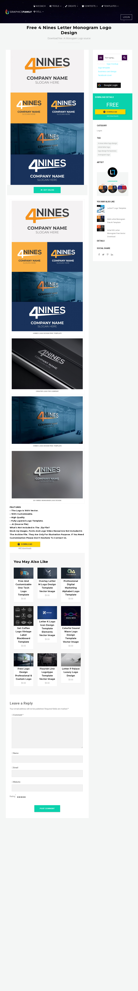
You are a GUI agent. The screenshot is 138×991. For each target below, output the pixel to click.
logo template (104, 68)
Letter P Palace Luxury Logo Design (71, 672)
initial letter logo (104, 147)
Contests (90, 6)
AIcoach (41, 6)
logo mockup (112, 64)
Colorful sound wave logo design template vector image (71, 635)
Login (126, 17)
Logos (99, 131)
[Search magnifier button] (124, 57)
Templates (110, 6)
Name (15, 753)
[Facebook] (99, 255)
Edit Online (49, 190)
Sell (39, 11)
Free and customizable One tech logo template (23, 588)
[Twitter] (103, 255)
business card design (107, 71)
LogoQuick (112, 181)
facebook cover (105, 75)
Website (16, 782)
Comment (18, 715)
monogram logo (104, 155)
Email (15, 768)
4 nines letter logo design (107, 143)
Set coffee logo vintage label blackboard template (23, 635)
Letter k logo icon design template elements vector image (47, 628)
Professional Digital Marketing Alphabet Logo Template (70, 588)
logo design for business (107, 151)
